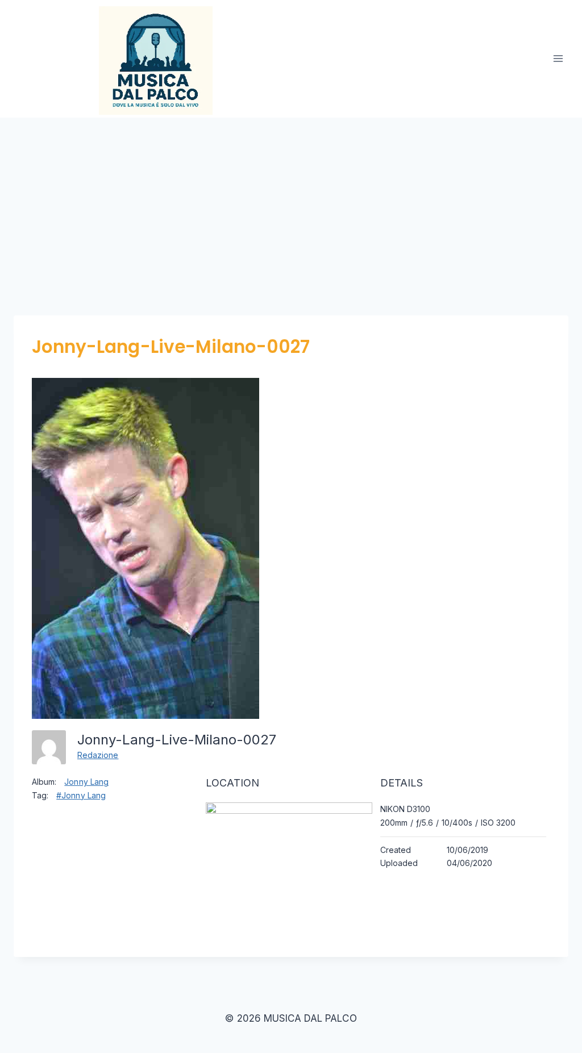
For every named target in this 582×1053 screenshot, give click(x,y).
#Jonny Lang (81, 795)
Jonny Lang (86, 781)
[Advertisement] (291, 202)
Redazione (97, 755)
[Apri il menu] (557, 59)
